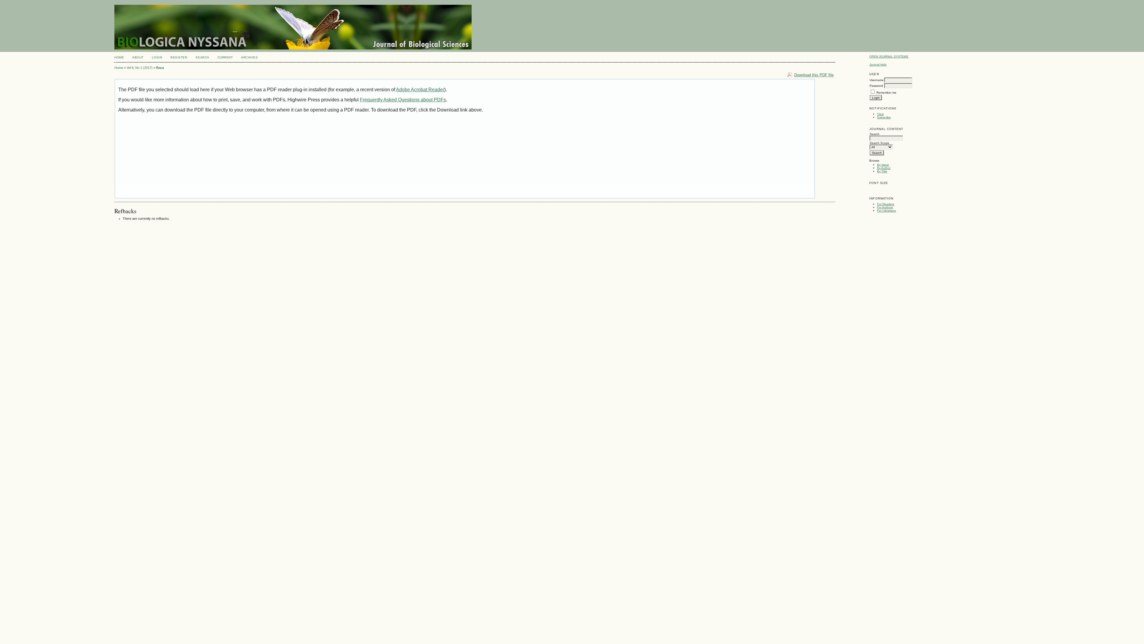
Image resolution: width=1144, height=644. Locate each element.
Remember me (886, 92)
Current (225, 57)
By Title (882, 171)
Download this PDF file (814, 75)
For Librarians (886, 210)
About (138, 57)
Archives (249, 57)
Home (119, 57)
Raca (160, 67)
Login (157, 57)
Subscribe (884, 117)
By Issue (883, 164)
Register (178, 57)
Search (202, 57)
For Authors (885, 207)
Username (877, 80)
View (880, 114)
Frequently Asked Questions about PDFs (403, 99)
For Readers (885, 204)
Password (876, 85)
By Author (883, 168)
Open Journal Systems (888, 56)
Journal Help (878, 64)
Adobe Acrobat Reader (420, 89)
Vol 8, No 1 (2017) (140, 67)
